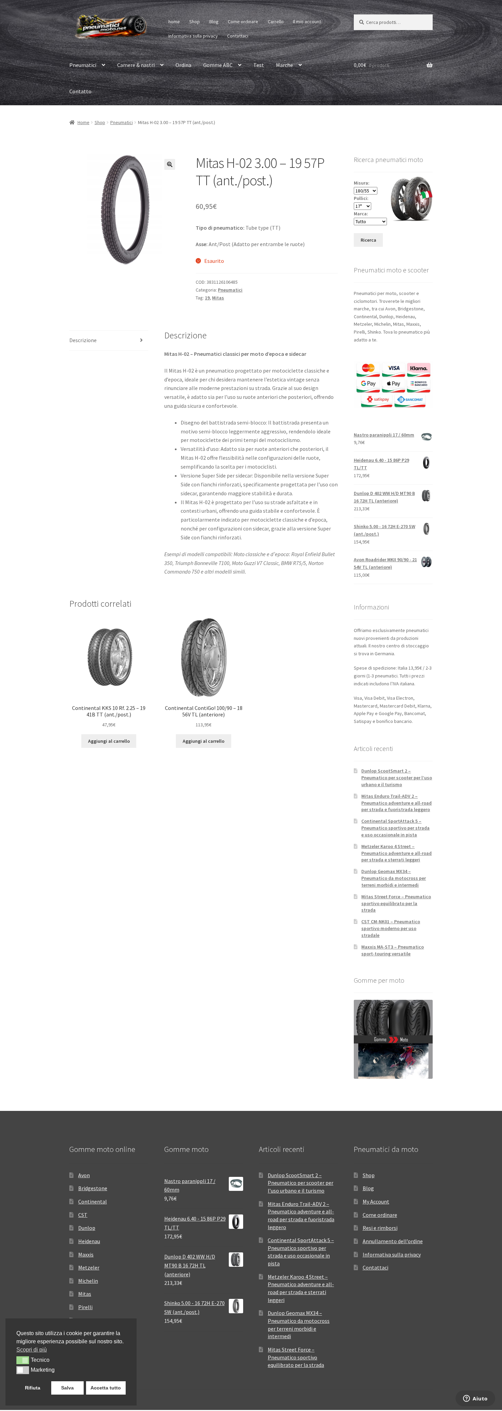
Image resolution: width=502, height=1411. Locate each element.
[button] (169, 164)
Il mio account (307, 21)
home (174, 21)
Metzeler (88, 1267)
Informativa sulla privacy (193, 36)
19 (207, 298)
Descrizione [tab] (83, 340)
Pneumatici (82, 65)
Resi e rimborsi (380, 1227)
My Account (376, 1201)
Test (258, 65)
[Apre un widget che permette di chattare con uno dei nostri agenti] (475, 1399)
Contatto (80, 91)
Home (83, 122)
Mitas (218, 298)
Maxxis (86, 1254)
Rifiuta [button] (32, 1387)
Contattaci (237, 36)
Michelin (88, 1280)
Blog (214, 21)
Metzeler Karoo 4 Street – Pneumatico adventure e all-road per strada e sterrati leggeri (396, 853)
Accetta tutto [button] (105, 1387)
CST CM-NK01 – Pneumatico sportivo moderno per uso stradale (390, 928)
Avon (84, 1175)
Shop (194, 21)
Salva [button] (67, 1387)
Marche (284, 65)
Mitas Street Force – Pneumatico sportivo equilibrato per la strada (396, 903)
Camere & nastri (136, 65)
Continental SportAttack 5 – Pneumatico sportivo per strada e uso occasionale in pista (395, 828)
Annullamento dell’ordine (393, 1241)
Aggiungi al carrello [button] (109, 741)
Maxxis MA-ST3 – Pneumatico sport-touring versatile (392, 950)
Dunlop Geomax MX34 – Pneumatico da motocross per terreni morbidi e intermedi (393, 878)
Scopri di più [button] (31, 1350)
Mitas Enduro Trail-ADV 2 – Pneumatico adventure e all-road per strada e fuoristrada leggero (396, 803)
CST (82, 1214)
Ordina (183, 65)
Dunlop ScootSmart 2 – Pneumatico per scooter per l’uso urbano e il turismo (396, 778)
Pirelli (85, 1307)
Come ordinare (243, 21)
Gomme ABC (218, 65)
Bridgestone (92, 1188)
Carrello (276, 21)
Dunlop (86, 1227)
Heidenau (89, 1241)
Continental (92, 1201)
